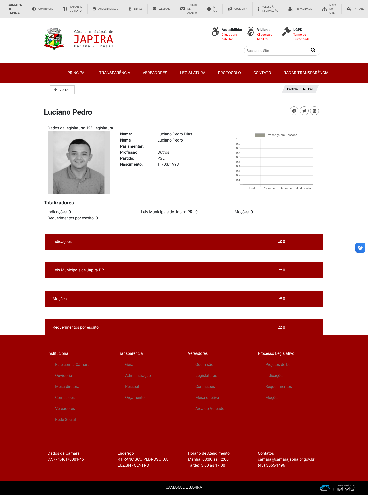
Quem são (204, 364)
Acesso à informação (270, 8)
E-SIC (215, 8)
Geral (129, 364)
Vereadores (65, 408)
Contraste (45, 8)
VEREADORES (155, 72)
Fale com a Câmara (72, 364)
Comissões (65, 397)
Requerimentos (278, 386)
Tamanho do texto (76, 8)
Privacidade (304, 8)
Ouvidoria (240, 8)
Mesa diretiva (207, 397)
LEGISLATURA (192, 72)
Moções (272, 397)
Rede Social (65, 419)
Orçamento (135, 397)
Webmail (164, 8)
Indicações (274, 375)
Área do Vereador (210, 408)
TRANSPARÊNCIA (114, 72)
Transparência (130, 353)
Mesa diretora (67, 386)
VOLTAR (65, 90)
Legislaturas (206, 375)
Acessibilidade (108, 8)
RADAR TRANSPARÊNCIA (306, 72)
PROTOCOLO (229, 72)
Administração (138, 375)
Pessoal (132, 386)
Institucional (58, 353)
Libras (138, 8)
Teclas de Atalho (192, 8)
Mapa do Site (332, 8)
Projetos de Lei (278, 364)
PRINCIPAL (77, 72)
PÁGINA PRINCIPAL (300, 89)
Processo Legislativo (276, 353)
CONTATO (262, 72)
